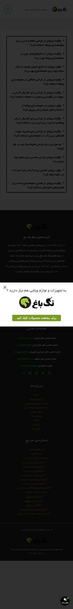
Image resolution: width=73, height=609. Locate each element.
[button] (5, 287)
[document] (36, 304)
